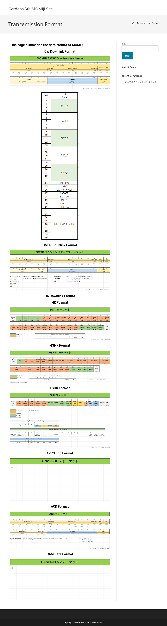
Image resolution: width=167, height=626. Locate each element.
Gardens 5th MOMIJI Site (30, 8)
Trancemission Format (148, 23)
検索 (123, 43)
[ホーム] (133, 23)
